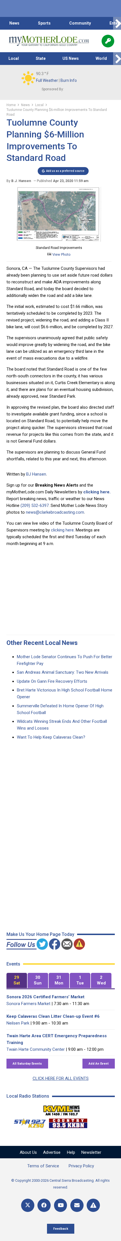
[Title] (93, 1205)
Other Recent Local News (42, 642)
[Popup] (108, 41)
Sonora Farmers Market (28, 1003)
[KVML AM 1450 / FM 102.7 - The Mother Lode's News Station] (61, 1109)
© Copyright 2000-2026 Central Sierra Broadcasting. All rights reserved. (60, 1183)
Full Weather (47, 80)
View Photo (61, 254)
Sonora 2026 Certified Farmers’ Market (45, 996)
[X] (27, 1205)
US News (70, 58)
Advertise (51, 1152)
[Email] (77, 1205)
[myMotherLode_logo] (48, 41)
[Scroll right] (117, 23)
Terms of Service (43, 1165)
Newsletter (91, 1152)
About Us (28, 1152)
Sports (44, 23)
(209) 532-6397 (35, 505)
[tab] (16, 980)
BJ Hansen (36, 474)
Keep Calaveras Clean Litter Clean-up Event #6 (53, 1016)
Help (71, 1152)
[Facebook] (44, 1205)
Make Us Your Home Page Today (40, 934)
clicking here (62, 530)
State (41, 58)
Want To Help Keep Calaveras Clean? (51, 737)
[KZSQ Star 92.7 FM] (27, 1122)
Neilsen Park (17, 1023)
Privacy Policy (81, 1165)
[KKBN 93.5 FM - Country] (68, 1122)
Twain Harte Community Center (35, 1049)
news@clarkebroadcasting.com (55, 512)
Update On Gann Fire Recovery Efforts (52, 681)
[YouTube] (60, 1205)
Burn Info (68, 80)
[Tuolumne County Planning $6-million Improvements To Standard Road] (59, 241)
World (101, 58)
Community (80, 23)
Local (13, 58)
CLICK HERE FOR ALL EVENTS (61, 1078)
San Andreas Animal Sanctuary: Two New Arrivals (62, 672)
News (14, 23)
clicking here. (97, 491)
